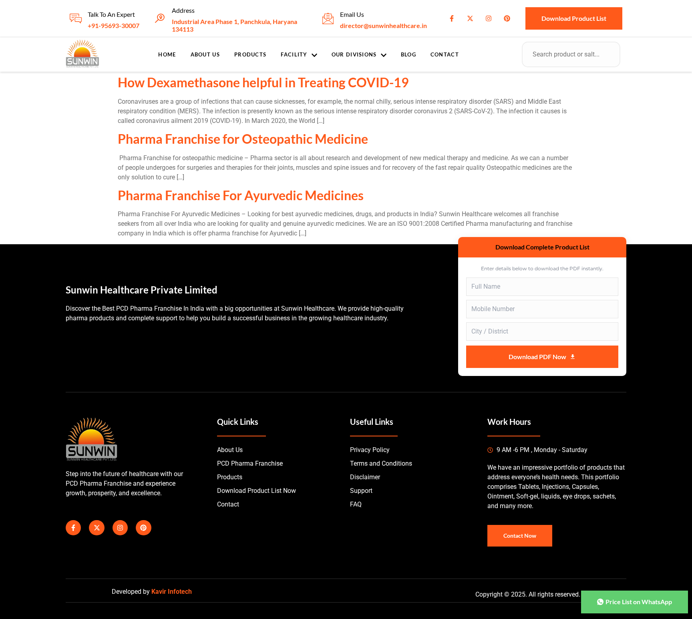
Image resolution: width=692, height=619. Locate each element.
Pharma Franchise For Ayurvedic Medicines (241, 195)
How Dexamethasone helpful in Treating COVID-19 (263, 82)
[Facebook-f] (452, 18)
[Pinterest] (507, 18)
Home (167, 54)
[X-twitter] (470, 18)
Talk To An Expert (111, 14)
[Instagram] (488, 18)
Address (183, 10)
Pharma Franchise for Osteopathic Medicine (243, 139)
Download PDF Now (537, 356)
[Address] (160, 18)
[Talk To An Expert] (76, 18)
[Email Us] (328, 18)
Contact (444, 54)
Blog (408, 54)
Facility (294, 54)
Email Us (352, 14)
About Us (205, 54)
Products (250, 54)
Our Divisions (354, 54)
